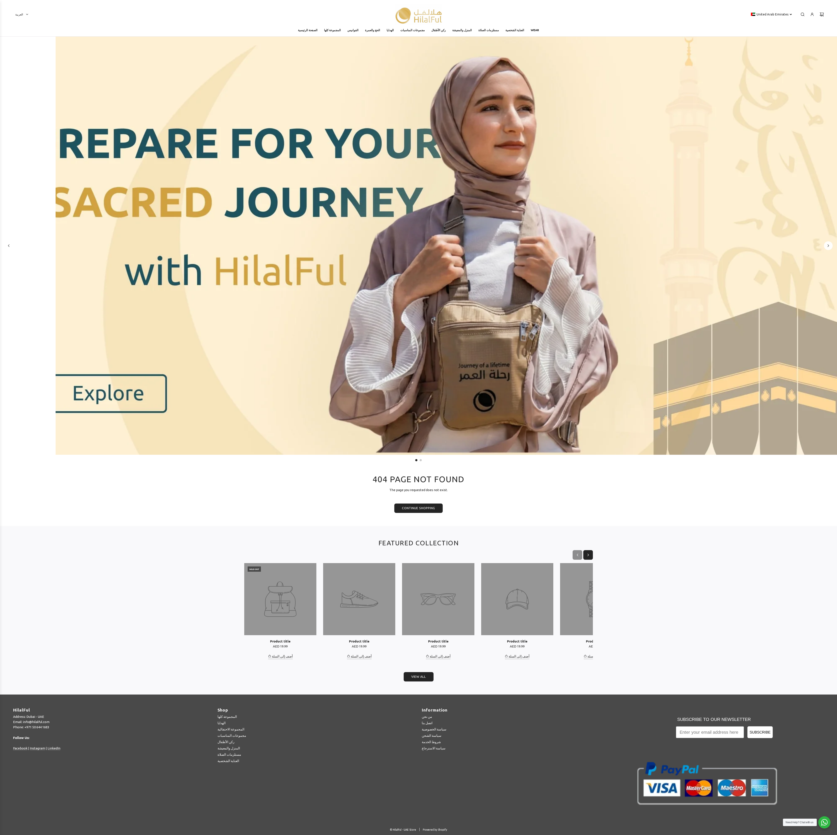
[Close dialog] (522, 363)
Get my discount (458, 462)
